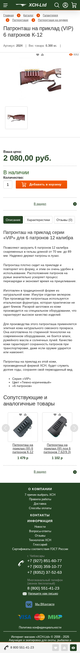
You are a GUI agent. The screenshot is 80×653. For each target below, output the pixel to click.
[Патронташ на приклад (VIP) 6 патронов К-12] (40, 78)
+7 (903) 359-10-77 (44, 566)
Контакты (40, 515)
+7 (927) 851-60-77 (44, 561)
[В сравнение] (42, 55)
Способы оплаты (40, 508)
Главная (8, 15)
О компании (40, 489)
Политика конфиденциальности (40, 627)
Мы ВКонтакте (44, 604)
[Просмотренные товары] (73, 647)
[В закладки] (37, 55)
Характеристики (38, 220)
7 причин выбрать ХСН (40, 494)
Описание (13, 220)
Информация (40, 521)
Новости (40, 526)
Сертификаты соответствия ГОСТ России (40, 549)
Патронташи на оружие (53, 20)
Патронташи (20, 20)
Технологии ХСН (40, 540)
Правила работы (40, 499)
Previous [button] (6, 428)
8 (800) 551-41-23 (43, 588)
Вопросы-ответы (40, 531)
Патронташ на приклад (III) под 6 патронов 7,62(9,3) (57, 448)
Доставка (40, 503)
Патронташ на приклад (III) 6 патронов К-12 (22, 448)
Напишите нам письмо (43, 593)
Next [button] (74, 428)
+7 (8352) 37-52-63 (44, 572)
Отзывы (40, 535)
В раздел (40, 204)
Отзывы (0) (64, 220)
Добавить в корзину (44, 184)
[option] (16, 117)
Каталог (28, 15)
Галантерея (50, 15)
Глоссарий (40, 544)
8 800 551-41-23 (22, 647)
